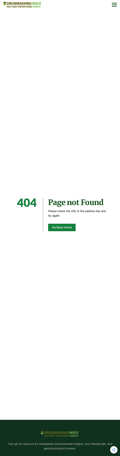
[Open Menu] (114, 4)
